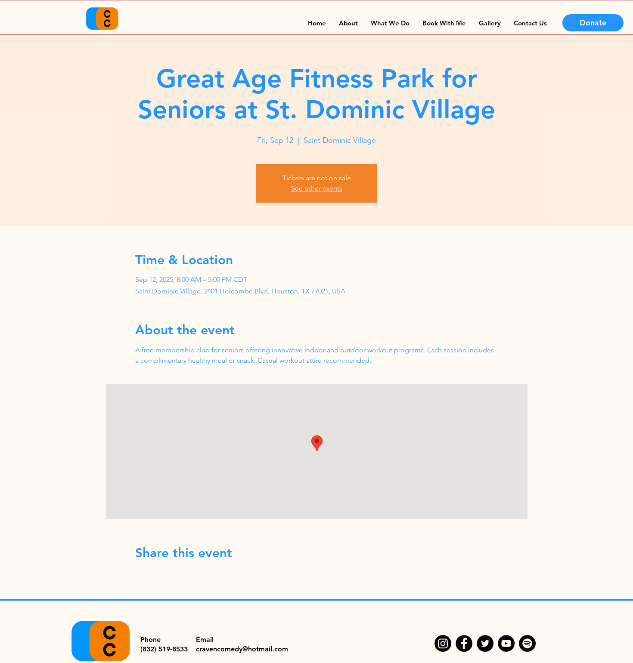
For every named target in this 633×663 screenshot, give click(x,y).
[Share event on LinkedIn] (181, 576)
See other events (316, 188)
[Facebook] (464, 643)
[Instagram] (442, 643)
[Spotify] (527, 643)
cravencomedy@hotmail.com (242, 649)
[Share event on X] (160, 576)
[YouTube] (506, 643)
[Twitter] (485, 643)
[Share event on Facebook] (139, 576)
